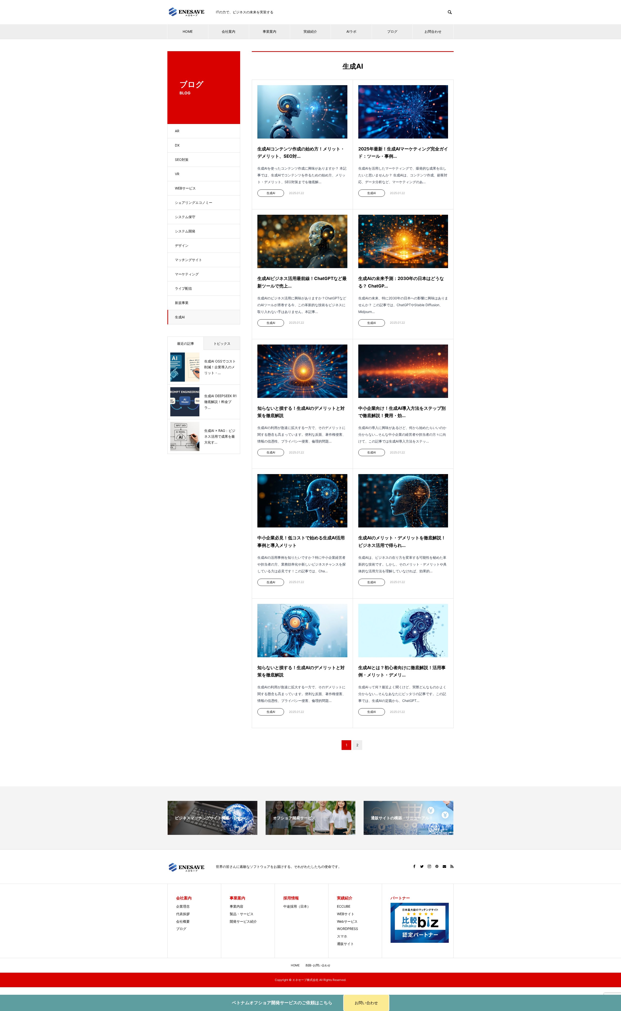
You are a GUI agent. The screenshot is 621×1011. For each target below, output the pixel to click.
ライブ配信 (183, 288)
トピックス (221, 343)
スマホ (342, 936)
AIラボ (351, 31)
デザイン (181, 245)
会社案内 (228, 31)
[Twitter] (422, 866)
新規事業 (181, 303)
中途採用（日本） (296, 906)
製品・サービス (241, 914)
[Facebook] (414, 866)
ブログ (392, 31)
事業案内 (269, 31)
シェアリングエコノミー (193, 202)
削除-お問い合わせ (318, 965)
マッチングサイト (188, 260)
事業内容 (236, 906)
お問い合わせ (366, 1002)
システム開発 (185, 231)
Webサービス (347, 921)
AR (177, 131)
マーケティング (187, 274)
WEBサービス (185, 188)
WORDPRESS (347, 929)
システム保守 (185, 217)
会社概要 (183, 921)
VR (177, 174)
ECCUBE (343, 906)
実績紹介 (310, 31)
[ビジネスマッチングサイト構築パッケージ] (212, 831)
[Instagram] (429, 866)
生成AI (180, 317)
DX (177, 145)
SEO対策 (181, 159)
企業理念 (183, 906)
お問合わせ (433, 31)
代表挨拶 (183, 914)
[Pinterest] (437, 866)
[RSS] (452, 866)
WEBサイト (345, 914)
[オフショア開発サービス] (310, 831)
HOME (188, 31)
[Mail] (444, 866)
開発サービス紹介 (243, 921)
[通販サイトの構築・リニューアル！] (408, 831)
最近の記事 (185, 343)
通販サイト (345, 944)
